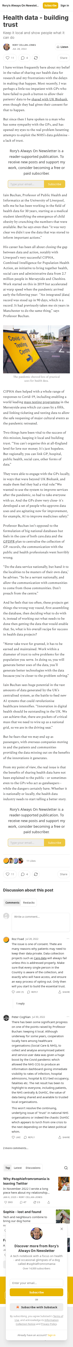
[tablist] (20, 903)
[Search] (66, 1168)
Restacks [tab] (28, 902)
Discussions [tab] (33, 1168)
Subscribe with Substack (39, 1307)
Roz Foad (18, 939)
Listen (64, 47)
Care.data (40, 958)
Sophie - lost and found (22, 1212)
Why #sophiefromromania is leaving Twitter (26, 1181)
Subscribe (50, 5)
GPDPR (9, 541)
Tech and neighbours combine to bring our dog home (25, 1219)
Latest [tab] (18, 1168)
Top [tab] (7, 1168)
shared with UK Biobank (49, 99)
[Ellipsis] (68, 938)
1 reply (20, 1003)
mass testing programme (42, 402)
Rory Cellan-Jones (24, 45)
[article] (36, 1190)
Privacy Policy (49, 1324)
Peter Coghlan (21, 1017)
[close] (62, 1229)
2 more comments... (15, 1148)
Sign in (65, 5)
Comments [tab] (12, 902)
